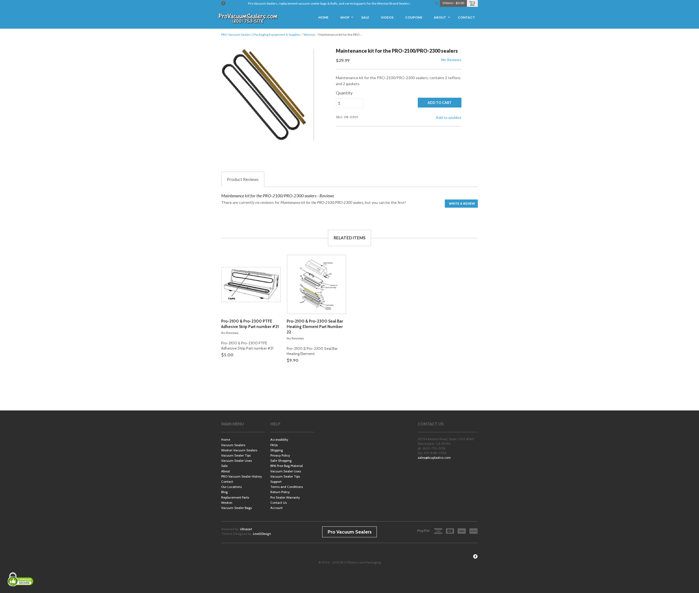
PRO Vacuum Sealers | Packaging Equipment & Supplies (261, 34)
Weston (309, 34)
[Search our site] (436, 3)
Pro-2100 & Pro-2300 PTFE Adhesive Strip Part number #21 (250, 324)
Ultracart (246, 529)
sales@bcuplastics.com (434, 457)
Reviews (243, 179)
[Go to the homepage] (248, 18)
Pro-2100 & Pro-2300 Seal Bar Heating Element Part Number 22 (315, 327)
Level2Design (262, 534)
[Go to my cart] (472, 3)
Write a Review (462, 203)
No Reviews (451, 59)
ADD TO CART (440, 103)
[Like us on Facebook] (223, 3)
